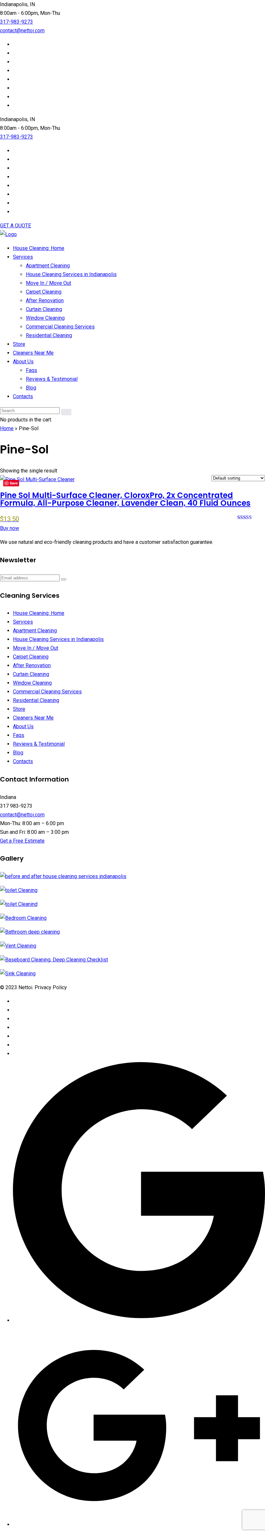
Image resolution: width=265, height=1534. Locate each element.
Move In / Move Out (48, 283)
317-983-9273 (16, 22)
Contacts (23, 396)
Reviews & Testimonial (52, 379)
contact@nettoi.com (22, 30)
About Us (23, 361)
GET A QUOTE (15, 226)
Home (7, 428)
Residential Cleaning (49, 335)
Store (19, 344)
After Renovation (45, 300)
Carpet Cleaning (43, 292)
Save (14, 483)
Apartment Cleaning (48, 266)
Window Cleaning (45, 318)
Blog (31, 388)
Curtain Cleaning (44, 309)
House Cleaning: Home (38, 248)
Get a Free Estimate (22, 841)
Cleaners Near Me (33, 353)
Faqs (31, 370)
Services (23, 257)
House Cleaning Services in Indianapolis (71, 274)
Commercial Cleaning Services (60, 327)
